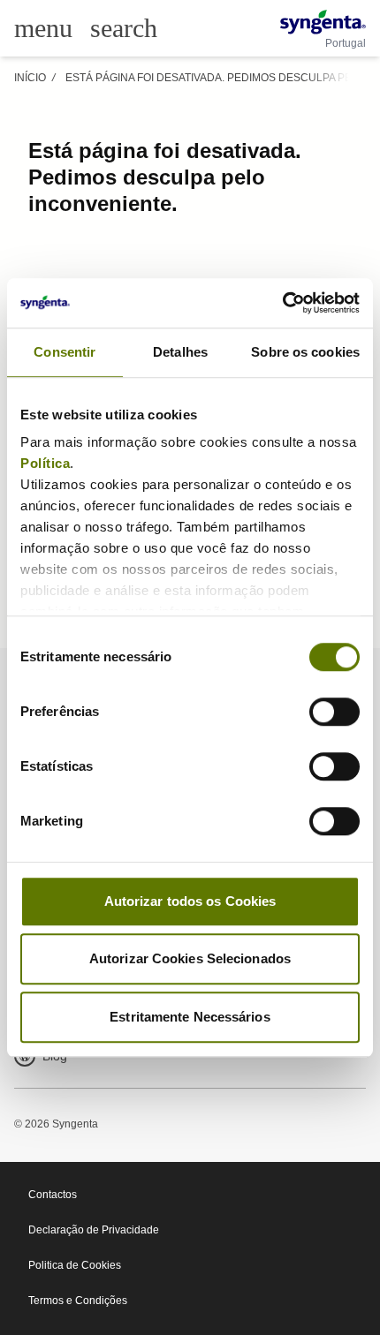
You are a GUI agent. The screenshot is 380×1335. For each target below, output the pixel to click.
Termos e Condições (77, 1300)
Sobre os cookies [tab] (305, 351)
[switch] (334, 712)
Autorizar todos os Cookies (190, 901)
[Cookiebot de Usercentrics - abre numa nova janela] (282, 302)
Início (30, 78)
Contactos (52, 1194)
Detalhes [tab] (180, 351)
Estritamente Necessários (190, 1016)
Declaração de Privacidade (93, 1230)
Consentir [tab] (64, 351)
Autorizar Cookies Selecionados (190, 958)
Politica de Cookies (74, 1265)
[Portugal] (323, 22)
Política (45, 463)
